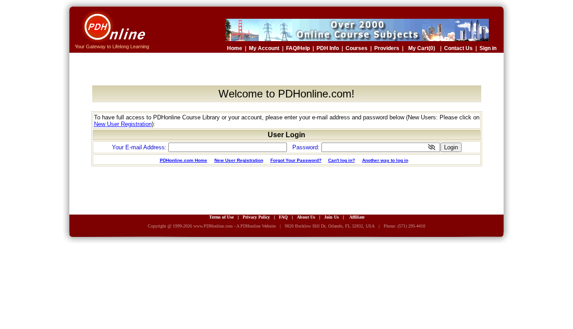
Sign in (487, 48)
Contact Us (458, 48)
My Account (264, 48)
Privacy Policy (256, 217)
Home (234, 48)
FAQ (283, 217)
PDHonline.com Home (183, 160)
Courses (357, 48)
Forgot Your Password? (295, 160)
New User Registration (123, 124)
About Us (306, 217)
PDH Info (327, 48)
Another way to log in (385, 160)
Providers (386, 48)
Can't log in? (341, 160)
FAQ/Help (298, 48)
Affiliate (356, 217)
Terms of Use (221, 217)
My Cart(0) (421, 48)
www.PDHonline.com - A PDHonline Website (234, 226)
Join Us (331, 217)
